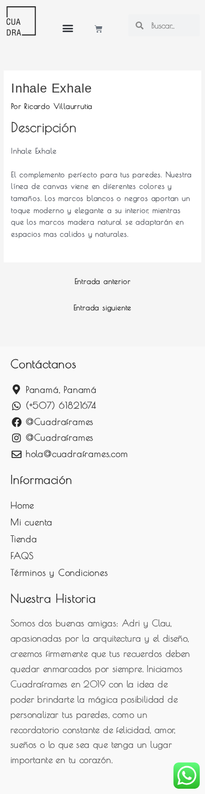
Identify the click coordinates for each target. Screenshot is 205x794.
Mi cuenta (32, 522)
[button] (68, 27)
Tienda (24, 539)
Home (22, 505)
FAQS (22, 556)
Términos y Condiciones (59, 572)
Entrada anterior (103, 281)
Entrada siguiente (103, 307)
